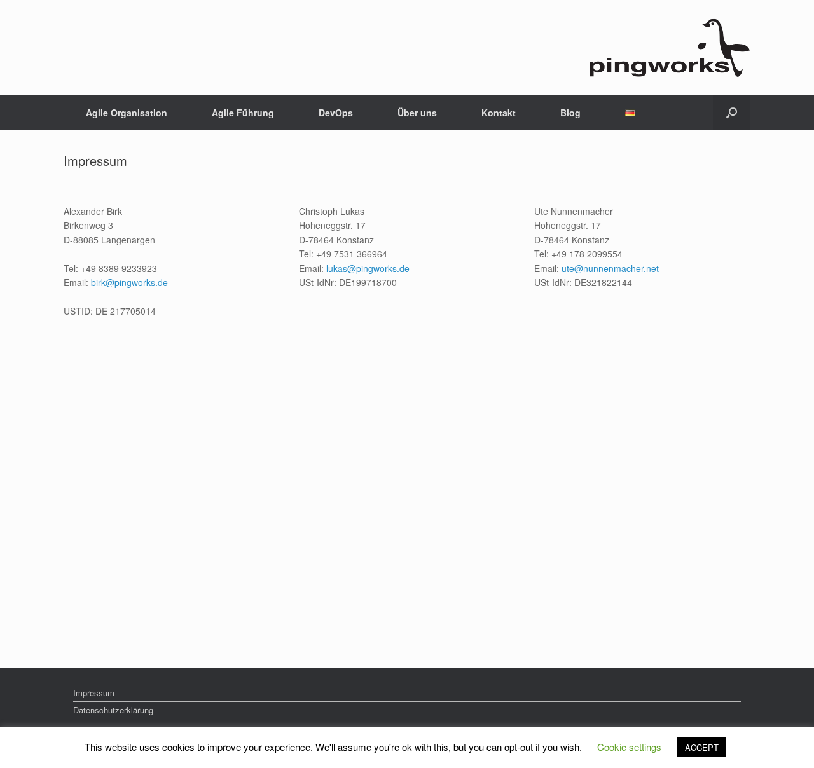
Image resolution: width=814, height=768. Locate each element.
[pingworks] (669, 48)
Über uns (417, 112)
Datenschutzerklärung (113, 710)
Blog (570, 112)
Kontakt (498, 112)
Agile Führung (243, 112)
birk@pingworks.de (129, 282)
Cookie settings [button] (629, 746)
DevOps (336, 112)
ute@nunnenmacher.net (610, 268)
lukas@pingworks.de (368, 268)
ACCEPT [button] (702, 747)
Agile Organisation (126, 112)
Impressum (93, 693)
